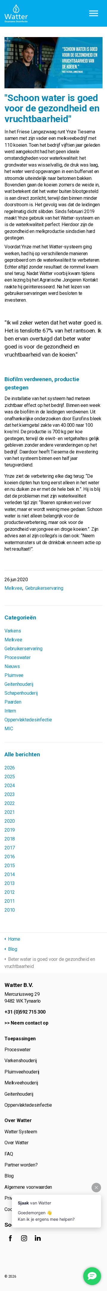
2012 (9, 892)
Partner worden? (20, 1165)
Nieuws (12, 666)
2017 (9, 848)
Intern (10, 711)
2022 (9, 803)
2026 (9, 768)
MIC (8, 728)
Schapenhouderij (20, 693)
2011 (9, 901)
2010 (9, 910)
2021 (9, 812)
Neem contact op (29, 1023)
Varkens (12, 631)
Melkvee (13, 588)
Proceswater (17, 657)
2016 (9, 856)
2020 (9, 821)
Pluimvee (13, 675)
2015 (9, 865)
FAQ (8, 1154)
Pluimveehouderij (21, 1072)
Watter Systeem (20, 1132)
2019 (9, 830)
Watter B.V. (16, 13)
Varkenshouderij (20, 1060)
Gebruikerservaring (44, 588)
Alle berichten (22, 754)
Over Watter (16, 1142)
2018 (9, 839)
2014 (9, 874)
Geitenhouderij (18, 684)
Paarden (12, 702)
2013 (9, 883)
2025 (9, 776)
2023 (9, 794)
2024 (9, 785)
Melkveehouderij (21, 1083)
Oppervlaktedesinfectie (28, 720)
